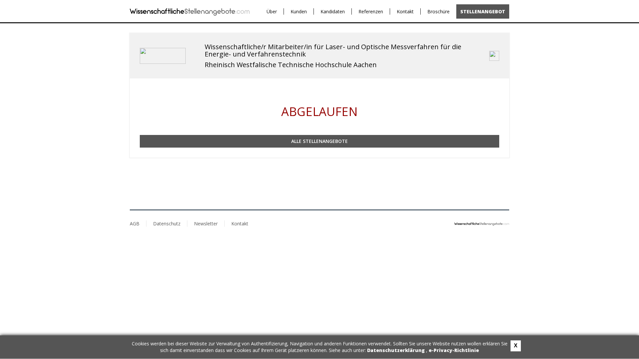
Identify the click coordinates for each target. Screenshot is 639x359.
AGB (134, 223)
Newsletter (206, 223)
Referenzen (370, 11)
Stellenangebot (482, 11)
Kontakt (405, 11)
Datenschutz (166, 223)
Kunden (299, 11)
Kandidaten (332, 11)
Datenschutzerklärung (396, 350)
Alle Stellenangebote (319, 141)
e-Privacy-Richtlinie (454, 350)
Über (272, 11)
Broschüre (438, 11)
